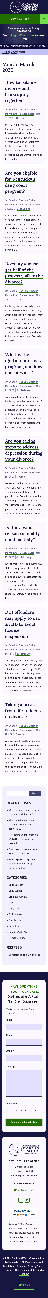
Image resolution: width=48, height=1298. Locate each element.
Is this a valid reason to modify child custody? (22, 533)
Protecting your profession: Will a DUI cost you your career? (23, 839)
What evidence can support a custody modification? (24, 812)
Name (9, 1020)
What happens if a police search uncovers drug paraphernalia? (22, 864)
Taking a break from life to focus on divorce (23, 710)
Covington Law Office (25, 1175)
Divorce (20, 118)
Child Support (16, 890)
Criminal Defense (18, 896)
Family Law (15, 920)
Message (10, 1066)
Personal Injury (17, 938)
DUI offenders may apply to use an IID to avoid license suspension (22, 624)
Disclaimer (11, 1103)
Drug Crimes (23, 209)
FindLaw (24, 1274)
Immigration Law (18, 932)
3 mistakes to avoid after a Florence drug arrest (23, 851)
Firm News (14, 926)
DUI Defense (23, 390)
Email (10, 1051)
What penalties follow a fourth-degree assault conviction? (21, 825)
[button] (44, 19)
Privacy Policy (36, 1266)
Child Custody (23, 557)
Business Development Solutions (23, 1270)
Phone (9, 1035)
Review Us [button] (24, 1285)
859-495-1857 (20, 19)
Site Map (21, 1266)
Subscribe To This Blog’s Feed (24, 954)
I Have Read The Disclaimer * (23, 1111)
